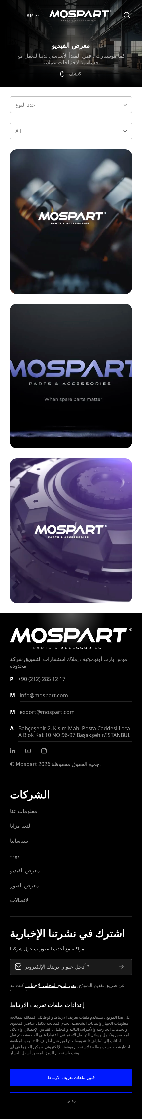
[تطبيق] (121, 967)
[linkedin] (12, 750)
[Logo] (80, 15)
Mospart (26, 764)
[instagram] (44, 750)
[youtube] (28, 750)
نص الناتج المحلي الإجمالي (50, 985)
